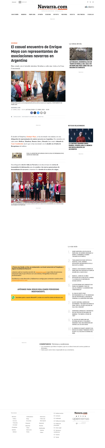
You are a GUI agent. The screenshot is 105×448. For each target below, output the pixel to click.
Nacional (64, 14)
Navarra (23, 14)
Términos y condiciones (60, 344)
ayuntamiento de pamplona (29, 116)
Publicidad (58, 418)
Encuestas (28, 420)
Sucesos (15, 420)
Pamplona (32, 14)
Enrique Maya (17, 116)
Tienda (57, 437)
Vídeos (41, 432)
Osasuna (48, 14)
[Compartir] (31, 112)
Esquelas (91, 14)
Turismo (57, 434)
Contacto (57, 416)
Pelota (27, 432)
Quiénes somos (59, 413)
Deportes (28, 425)
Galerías (42, 430)
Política (14, 418)
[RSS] (85, 416)
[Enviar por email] (41, 112)
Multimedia (81, 14)
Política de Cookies (60, 421)
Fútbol (27, 427)
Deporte (56, 14)
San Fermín (14, 14)
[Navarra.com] (52, 7)
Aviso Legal (58, 428)
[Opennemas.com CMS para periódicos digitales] (81, 420)
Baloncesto (29, 429)
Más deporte (43, 420)
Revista (72, 14)
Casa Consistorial (17, 144)
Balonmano (42, 416)
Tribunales (15, 422)
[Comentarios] (44, 112)
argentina (40, 116)
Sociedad (15, 425)
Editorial (14, 432)
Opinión (40, 14)
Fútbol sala (42, 418)
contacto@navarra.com (19, 280)
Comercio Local (41, 272)
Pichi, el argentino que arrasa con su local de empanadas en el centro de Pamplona (45, 154)
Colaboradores (29, 416)
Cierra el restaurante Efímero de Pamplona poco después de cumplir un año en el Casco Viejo (83, 270)
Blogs (27, 418)
